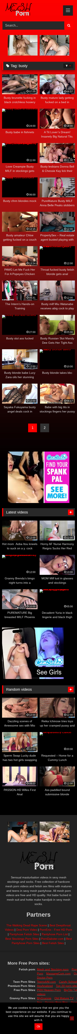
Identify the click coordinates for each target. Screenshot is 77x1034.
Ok (38, 1026)
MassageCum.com (58, 973)
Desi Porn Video (26, 929)
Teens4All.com (46, 981)
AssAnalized (45, 985)
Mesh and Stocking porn (53, 969)
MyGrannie (44, 998)
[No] (72, 1018)
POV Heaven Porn (49, 990)
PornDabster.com (52, 938)
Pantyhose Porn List (55, 934)
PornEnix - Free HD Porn (56, 929)
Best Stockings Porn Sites (22, 938)
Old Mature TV (64, 998)
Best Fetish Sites (53, 943)
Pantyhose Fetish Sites (24, 934)
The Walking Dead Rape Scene (26, 925)
